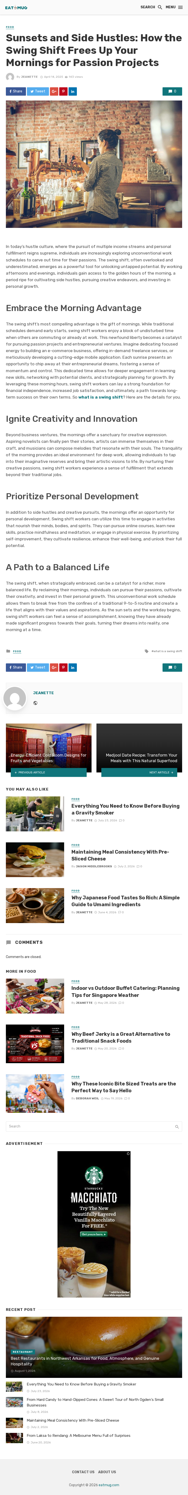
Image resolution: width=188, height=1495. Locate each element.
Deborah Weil (87, 1098)
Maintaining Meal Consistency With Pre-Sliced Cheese (120, 855)
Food (10, 27)
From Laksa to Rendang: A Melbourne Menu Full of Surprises (78, 1435)
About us (107, 1472)
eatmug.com (109, 1485)
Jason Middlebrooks (94, 866)
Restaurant (23, 1351)
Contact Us (83, 1472)
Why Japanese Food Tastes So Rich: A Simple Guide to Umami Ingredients (125, 901)
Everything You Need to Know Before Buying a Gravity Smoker (125, 809)
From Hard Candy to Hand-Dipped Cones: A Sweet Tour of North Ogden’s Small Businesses (95, 1402)
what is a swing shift (167, 651)
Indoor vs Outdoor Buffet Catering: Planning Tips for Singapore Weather (125, 991)
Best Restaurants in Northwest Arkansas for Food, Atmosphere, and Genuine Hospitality (85, 1361)
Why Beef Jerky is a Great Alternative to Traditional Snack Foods (120, 1037)
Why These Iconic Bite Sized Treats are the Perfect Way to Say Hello (123, 1087)
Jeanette (29, 76)
